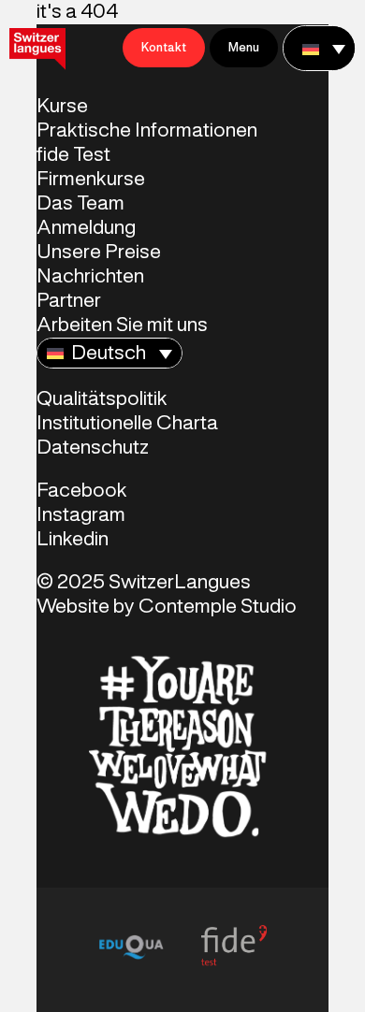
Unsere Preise (98, 252)
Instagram (80, 515)
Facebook (81, 491)
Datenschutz (92, 448)
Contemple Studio (218, 607)
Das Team (80, 204)
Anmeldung (86, 228)
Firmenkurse (90, 179)
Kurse (62, 106)
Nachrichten (90, 276)
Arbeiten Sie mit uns (122, 325)
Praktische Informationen (146, 131)
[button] (319, 48)
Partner (68, 301)
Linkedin (72, 539)
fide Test (73, 155)
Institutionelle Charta (127, 423)
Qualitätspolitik (102, 399)
